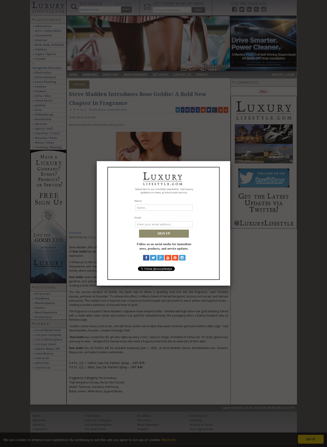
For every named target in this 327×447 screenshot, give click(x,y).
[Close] (230, 161)
